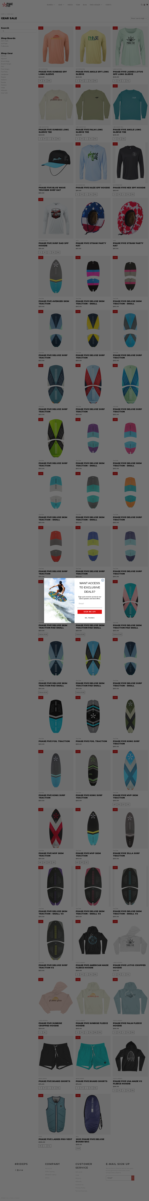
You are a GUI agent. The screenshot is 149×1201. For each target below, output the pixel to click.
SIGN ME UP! (90, 612)
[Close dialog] (102, 580)
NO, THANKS (90, 618)
